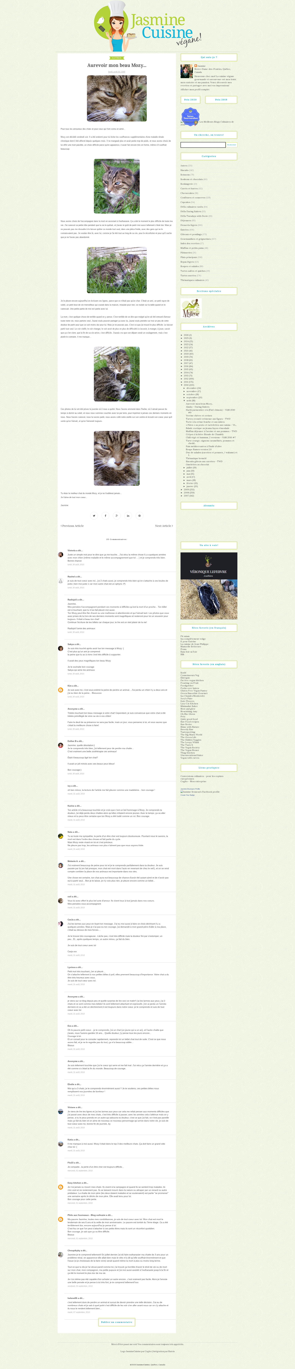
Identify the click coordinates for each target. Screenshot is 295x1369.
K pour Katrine (188, 641)
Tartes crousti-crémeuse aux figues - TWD (208, 418)
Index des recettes (190, 243)
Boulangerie (187, 184)
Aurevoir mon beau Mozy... (199, 403)
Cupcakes (185, 202)
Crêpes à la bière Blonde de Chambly (205, 434)
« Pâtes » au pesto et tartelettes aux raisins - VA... (211, 425)
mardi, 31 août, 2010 (76, 794)
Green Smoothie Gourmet (194, 693)
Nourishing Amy (189, 711)
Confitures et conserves (193, 197)
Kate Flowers (187, 701)
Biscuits (185, 170)
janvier (190, 486)
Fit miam (185, 636)
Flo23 (70, 1162)
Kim (70, 685)
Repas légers (187, 261)
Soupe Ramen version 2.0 (199, 449)
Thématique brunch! (196, 458)
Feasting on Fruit (190, 683)
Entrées (185, 229)
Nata (70, 832)
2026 (186, 335)
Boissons (185, 174)
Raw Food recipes (190, 721)
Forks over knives (190, 688)
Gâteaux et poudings (191, 234)
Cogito (148, 1351)
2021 (186, 350)
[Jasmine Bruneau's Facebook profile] (200, 791)
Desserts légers (189, 225)
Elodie (71, 1084)
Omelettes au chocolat (197, 464)
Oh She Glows (188, 714)
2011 (186, 382)
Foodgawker (187, 685)
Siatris (171, 1351)
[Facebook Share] (105, 516)
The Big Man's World (191, 734)
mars (189, 480)
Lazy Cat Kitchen (189, 703)
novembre (192, 391)
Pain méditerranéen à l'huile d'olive (204, 446)
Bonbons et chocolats (192, 179)
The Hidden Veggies (191, 739)
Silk (182, 654)
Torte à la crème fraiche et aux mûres (205, 422)
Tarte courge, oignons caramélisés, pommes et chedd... (210, 442)
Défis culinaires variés (192, 206)
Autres (116, 58)
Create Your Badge (188, 795)
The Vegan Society (190, 747)
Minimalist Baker (189, 706)
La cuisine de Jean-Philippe (194, 644)
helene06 (72, 1298)
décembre (192, 388)
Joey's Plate (187, 698)
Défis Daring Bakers (191, 211)
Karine (71, 806)
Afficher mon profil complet (195, 89)
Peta (183, 716)
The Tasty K (187, 745)
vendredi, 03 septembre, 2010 (80, 1286)
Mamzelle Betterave (191, 646)
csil (69, 896)
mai (189, 473)
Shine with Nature (190, 727)
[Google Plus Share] (117, 516)
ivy (69, 786)
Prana (183, 649)
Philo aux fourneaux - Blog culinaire (86, 1215)
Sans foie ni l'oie (189, 651)
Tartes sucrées (188, 275)
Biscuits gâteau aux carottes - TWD (204, 461)
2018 (186, 360)
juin (189, 470)
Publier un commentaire (116, 1322)
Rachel (71, 576)
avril (189, 477)
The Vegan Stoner (190, 750)
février (190, 483)
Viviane (71, 1107)
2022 (186, 347)
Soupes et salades (190, 266)
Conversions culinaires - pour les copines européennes (202, 777)
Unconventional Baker (192, 755)
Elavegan (185, 677)
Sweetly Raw (187, 729)
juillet (190, 467)
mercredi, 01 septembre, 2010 (80, 1171)
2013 (186, 375)
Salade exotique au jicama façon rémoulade (207, 428)
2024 (186, 341)
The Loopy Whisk (190, 742)
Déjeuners (186, 220)
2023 (186, 344)
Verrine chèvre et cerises (199, 415)
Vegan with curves (190, 757)
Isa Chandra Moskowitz (193, 695)
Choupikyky (74, 1250)
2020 (186, 353)
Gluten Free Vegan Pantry (194, 690)
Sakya (71, 644)
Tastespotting (188, 732)
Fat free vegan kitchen (192, 680)
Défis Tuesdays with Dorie (194, 216)
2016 (186, 366)
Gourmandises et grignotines (196, 239)
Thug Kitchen (188, 752)
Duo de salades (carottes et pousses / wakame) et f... (211, 453)
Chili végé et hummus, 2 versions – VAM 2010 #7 (211, 437)
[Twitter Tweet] (94, 516)
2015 (186, 369)
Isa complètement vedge (193, 638)
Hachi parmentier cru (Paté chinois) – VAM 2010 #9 (210, 411)
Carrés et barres (189, 188)
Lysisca (72, 967)
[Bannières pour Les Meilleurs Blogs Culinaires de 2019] (209, 123)
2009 (187, 489)
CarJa (71, 919)
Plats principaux (189, 257)
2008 (187, 492)
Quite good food (189, 719)
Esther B (72, 741)
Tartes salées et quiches (193, 271)
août (189, 400)
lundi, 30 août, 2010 (76, 564)
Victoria (72, 550)
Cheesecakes (187, 193)
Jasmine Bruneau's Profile (190, 789)
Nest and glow (188, 708)
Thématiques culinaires (192, 280)
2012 (186, 378)
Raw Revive (186, 724)
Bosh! (183, 672)
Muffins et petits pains (192, 248)
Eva (69, 1026)
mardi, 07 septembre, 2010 (79, 1312)
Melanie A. (73, 861)
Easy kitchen (74, 1183)
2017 (186, 363)
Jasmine (202, 66)
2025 (186, 338)
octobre (191, 394)
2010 (186, 385)
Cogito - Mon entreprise (193, 781)
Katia (70, 1139)
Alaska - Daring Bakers (197, 406)
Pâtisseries (186, 252)
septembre (192, 397)
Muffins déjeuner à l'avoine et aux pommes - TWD (211, 431)
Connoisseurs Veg (190, 675)
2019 (186, 356)
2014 (186, 372)
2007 (186, 495)
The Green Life (188, 737)
